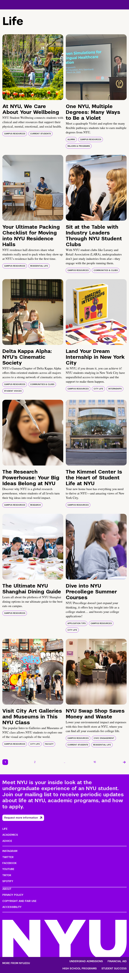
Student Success (114, 968)
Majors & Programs (78, 146)
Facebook (9, 863)
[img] (32, 67)
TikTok (6, 875)
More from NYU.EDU (16, 963)
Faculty (49, 744)
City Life (98, 389)
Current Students (40, 133)
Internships (115, 389)
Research (35, 505)
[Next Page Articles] (124, 762)
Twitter (8, 857)
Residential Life (39, 266)
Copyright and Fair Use (19, 901)
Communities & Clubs (106, 270)
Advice (7, 841)
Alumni (71, 139)
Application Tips (76, 623)
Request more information (21, 817)
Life (5, 829)
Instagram (9, 851)
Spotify (7, 881)
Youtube (8, 869)
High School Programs (79, 968)
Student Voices (13, 391)
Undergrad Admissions (86, 961)
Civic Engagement (104, 738)
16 (95, 762)
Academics (10, 834)
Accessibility (12, 907)
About (6, 889)
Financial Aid (117, 961)
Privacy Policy (12, 895)
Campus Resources (14, 133)
